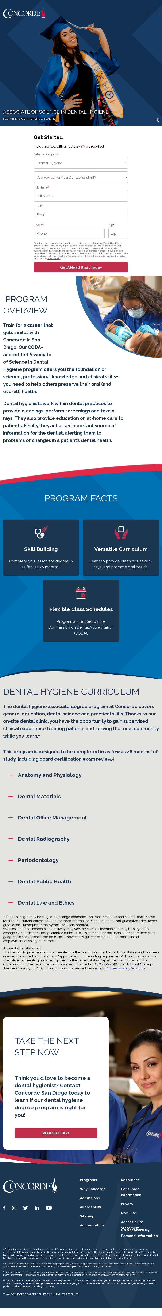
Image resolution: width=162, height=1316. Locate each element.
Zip (111, 225)
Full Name (41, 187)
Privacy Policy (54, 258)
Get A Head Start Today (81, 267)
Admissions (90, 1198)
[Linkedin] (37, 1208)
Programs (88, 1180)
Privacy (127, 1204)
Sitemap (87, 1216)
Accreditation (92, 1225)
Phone (38, 225)
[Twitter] (25, 1208)
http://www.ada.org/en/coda (122, 968)
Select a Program (46, 154)
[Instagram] (14, 1208)
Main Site (128, 1213)
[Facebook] (4, 1208)
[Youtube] (49, 1208)
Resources (130, 1180)
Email (38, 206)
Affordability (90, 1207)
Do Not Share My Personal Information (139, 1233)
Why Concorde (93, 1189)
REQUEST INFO (56, 1133)
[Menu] (152, 12)
